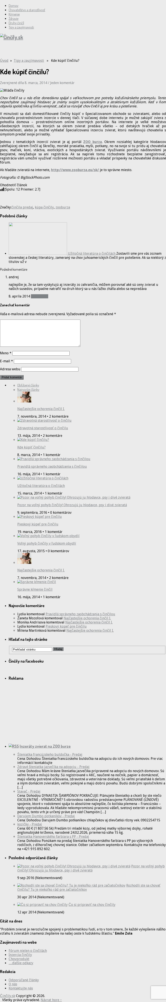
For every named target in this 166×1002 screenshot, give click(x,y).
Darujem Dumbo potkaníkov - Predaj (46, 816)
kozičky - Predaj (29, 824)
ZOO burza (92, 142)
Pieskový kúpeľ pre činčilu (37, 524)
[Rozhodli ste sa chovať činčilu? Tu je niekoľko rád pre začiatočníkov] (71, 885)
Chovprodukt (19, 959)
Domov (13, 5)
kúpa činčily (44, 207)
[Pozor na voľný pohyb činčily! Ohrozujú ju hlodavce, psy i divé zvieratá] (73, 866)
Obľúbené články (28, 385)
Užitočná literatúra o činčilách (41, 486)
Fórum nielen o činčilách (28, 951)
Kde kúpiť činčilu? (31, 447)
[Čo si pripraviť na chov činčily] (42, 905)
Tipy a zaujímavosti (21, 27)
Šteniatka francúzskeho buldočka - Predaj (49, 754)
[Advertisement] (50, 51)
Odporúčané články (24, 980)
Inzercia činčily (20, 955)
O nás (13, 984)
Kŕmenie (14, 14)
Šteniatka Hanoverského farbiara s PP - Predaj (53, 837)
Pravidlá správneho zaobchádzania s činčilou (52, 466)
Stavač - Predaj (28, 791)
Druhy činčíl (16, 23)
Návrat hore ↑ (51, 1000)
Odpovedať (39, 296)
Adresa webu (10, 369)
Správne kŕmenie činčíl (35, 589)
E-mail (6, 361)
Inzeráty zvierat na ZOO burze (45, 746)
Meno (5, 353)
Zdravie (13, 18)
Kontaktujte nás (21, 988)
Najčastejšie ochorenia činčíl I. (41, 409)
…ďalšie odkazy (21, 963)
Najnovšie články (28, 389)
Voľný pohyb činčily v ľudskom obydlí (46, 543)
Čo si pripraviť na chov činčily (92, 905)
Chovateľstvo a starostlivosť (27, 10)
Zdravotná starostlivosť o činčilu (42, 428)
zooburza (63, 207)
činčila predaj (22, 207)
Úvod (4, 61)
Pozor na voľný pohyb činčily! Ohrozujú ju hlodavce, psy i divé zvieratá (72, 505)
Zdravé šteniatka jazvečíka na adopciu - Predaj (53, 767)
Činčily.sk (7, 996)
